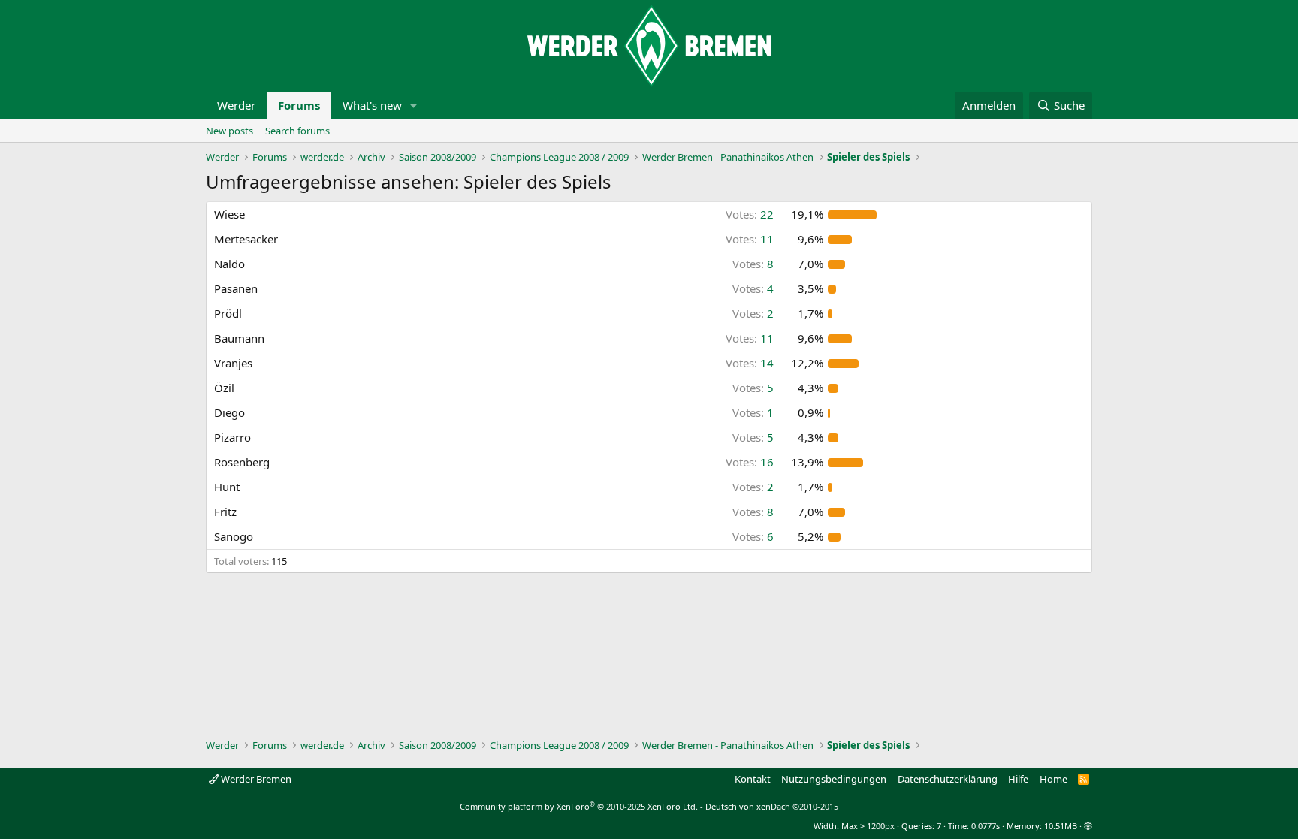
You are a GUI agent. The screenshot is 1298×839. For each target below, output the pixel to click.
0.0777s (985, 825)
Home (1053, 779)
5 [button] (753, 387)
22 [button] (750, 214)
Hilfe (1018, 779)
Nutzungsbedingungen (833, 779)
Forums (299, 105)
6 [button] (753, 536)
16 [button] (750, 461)
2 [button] (753, 313)
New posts (229, 130)
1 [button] (753, 412)
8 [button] (753, 263)
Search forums (297, 130)
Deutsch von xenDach (771, 806)
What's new (372, 105)
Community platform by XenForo (579, 806)
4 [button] (753, 288)
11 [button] (750, 238)
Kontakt (753, 779)
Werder (236, 105)
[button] (413, 105)
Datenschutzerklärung (948, 779)
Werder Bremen (255, 779)
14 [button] (750, 362)
